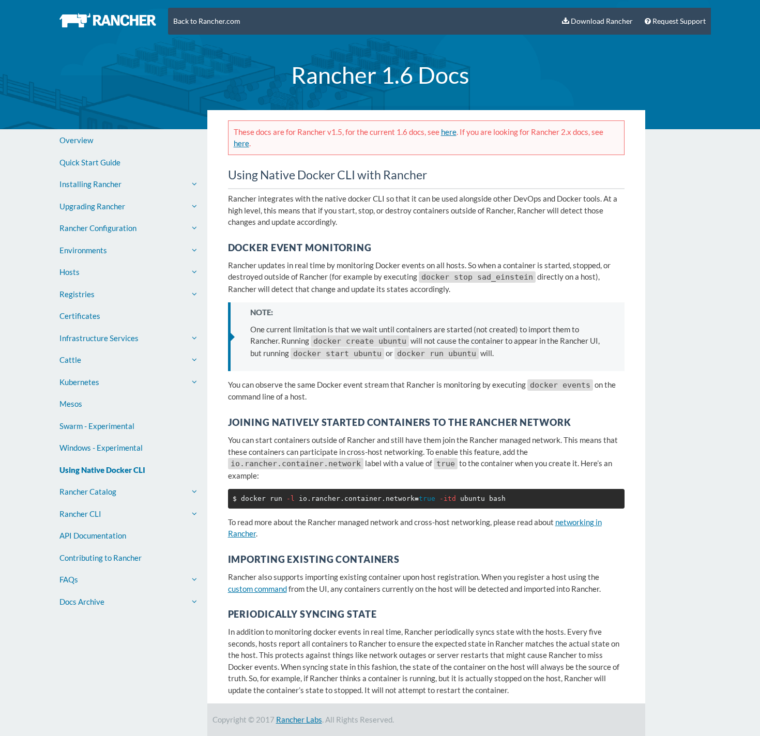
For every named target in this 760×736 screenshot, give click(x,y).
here (449, 131)
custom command (257, 588)
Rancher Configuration (97, 228)
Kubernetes (79, 382)
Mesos (70, 403)
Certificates (79, 315)
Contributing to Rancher (100, 557)
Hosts (69, 272)
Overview (76, 140)
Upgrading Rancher (92, 206)
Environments (83, 250)
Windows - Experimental (101, 447)
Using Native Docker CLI (102, 469)
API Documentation (92, 535)
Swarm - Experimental (96, 426)
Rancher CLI (80, 513)
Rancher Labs (299, 719)
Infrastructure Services (99, 338)
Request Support (678, 21)
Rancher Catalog (87, 491)
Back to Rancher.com (206, 21)
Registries (77, 294)
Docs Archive (81, 601)
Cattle (70, 359)
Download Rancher (601, 21)
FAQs (68, 579)
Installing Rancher (90, 184)
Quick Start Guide (89, 162)
